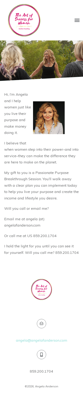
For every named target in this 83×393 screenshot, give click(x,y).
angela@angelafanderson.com (41, 340)
